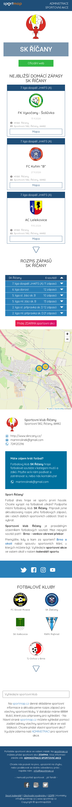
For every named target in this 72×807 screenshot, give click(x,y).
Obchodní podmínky (35, 795)
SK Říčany (33, 278)
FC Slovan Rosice (20, 609)
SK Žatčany (51, 609)
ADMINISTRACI (41, 731)
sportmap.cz (21, 703)
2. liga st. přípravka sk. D (34, 307)
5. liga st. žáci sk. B (34, 295)
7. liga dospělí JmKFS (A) (34, 283)
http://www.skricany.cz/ (26, 436)
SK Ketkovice (20, 634)
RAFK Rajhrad (51, 634)
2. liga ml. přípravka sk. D (34, 313)
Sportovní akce (57, 7)
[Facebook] (27, 784)
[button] (45, 366)
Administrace (59, 3)
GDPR (51, 795)
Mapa (36, 131)
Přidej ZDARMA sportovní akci (36, 323)
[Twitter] (45, 784)
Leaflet (50, 409)
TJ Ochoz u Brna (36, 658)
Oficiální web (36, 63)
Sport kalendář (13, 795)
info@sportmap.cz (44, 770)
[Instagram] (36, 784)
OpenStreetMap (59, 409)
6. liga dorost (34, 289)
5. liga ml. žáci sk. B (34, 301)
